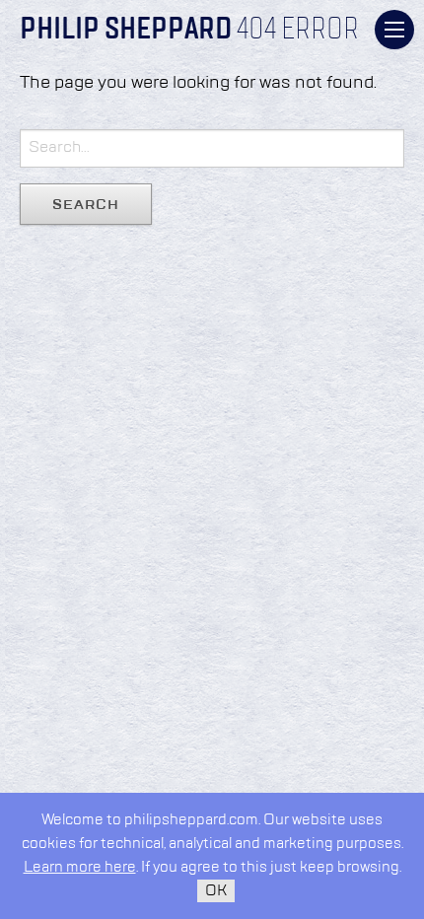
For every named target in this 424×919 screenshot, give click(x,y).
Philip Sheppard (126, 30)
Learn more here (80, 867)
